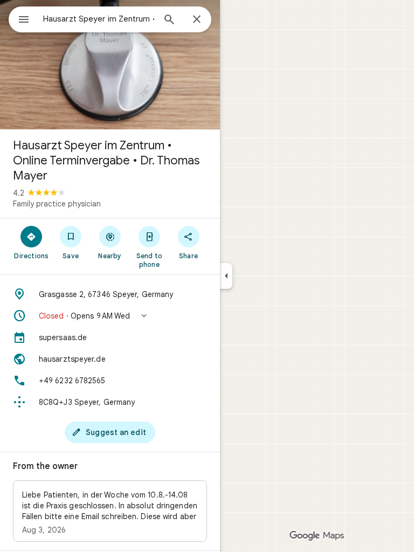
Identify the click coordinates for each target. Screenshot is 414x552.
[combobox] (98, 18)
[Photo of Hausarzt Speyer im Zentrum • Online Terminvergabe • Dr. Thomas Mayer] (110, 64)
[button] (110, 316)
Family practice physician (57, 204)
